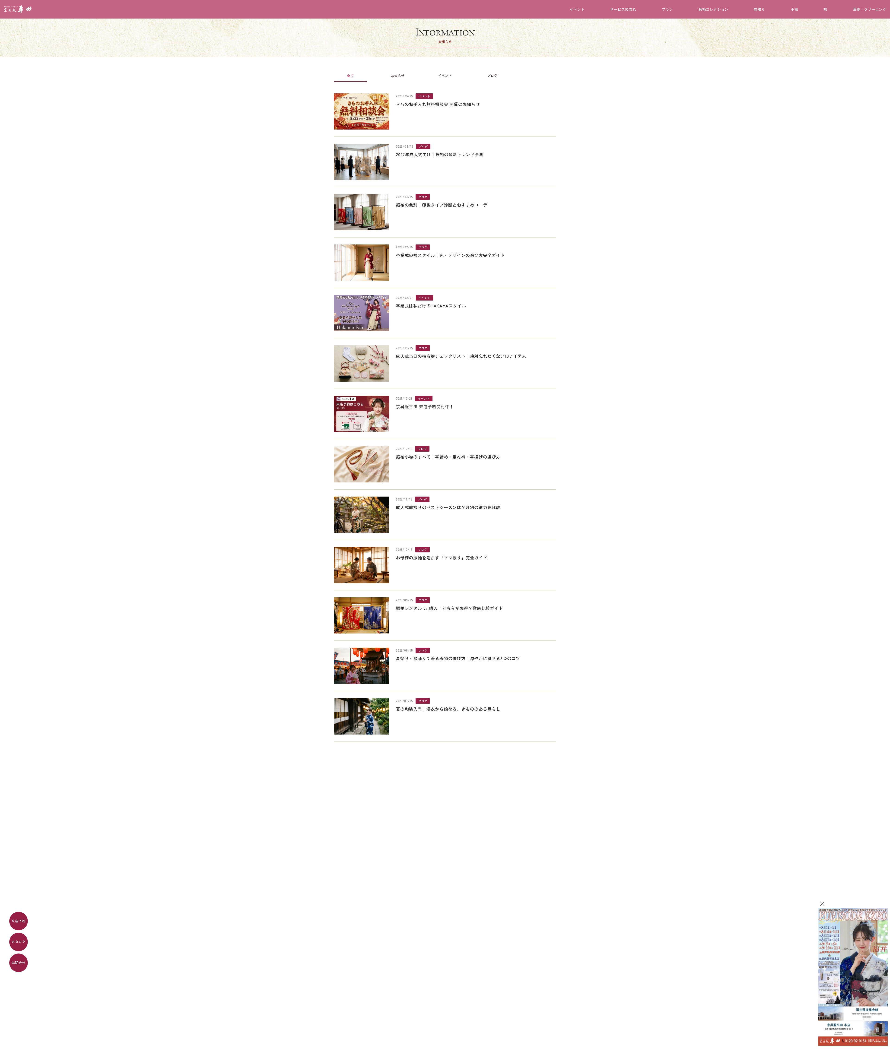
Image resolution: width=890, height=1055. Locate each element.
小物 (794, 9)
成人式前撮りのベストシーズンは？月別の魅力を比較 (448, 507)
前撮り (759, 9)
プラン (667, 9)
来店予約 (18, 921)
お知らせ (397, 75)
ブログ (492, 75)
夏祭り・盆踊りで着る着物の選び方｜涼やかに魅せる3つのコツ (458, 658)
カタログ (18, 941)
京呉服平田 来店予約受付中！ (425, 406)
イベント (577, 9)
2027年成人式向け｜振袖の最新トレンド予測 (439, 154)
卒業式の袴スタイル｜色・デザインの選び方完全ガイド (450, 255)
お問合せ (18, 962)
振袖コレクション (713, 9)
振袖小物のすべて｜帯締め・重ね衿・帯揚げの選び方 (448, 457)
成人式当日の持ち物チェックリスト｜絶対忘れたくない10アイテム (461, 356)
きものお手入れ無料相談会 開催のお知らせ (438, 104)
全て (350, 75)
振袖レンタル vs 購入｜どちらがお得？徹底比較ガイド (449, 608)
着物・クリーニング (869, 9)
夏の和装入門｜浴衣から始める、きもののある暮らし (448, 709)
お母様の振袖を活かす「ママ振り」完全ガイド (441, 557)
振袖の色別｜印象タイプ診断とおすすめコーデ (441, 205)
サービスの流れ (623, 9)
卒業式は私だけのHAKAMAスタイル (431, 306)
